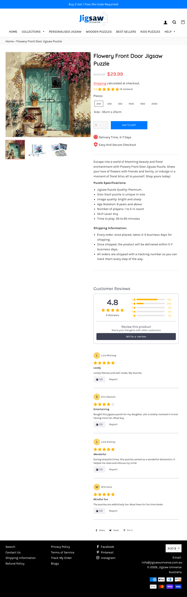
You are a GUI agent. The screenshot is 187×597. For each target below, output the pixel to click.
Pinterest (106, 552)
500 (120, 103)
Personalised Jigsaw (65, 31)
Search (10, 546)
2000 (154, 103)
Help (168, 31)
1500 (142, 103)
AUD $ (172, 548)
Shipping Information (20, 558)
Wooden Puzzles (99, 31)
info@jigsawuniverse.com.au (162, 562)
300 (109, 103)
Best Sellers (126, 31)
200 (99, 103)
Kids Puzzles (150, 31)
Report (113, 379)
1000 (131, 103)
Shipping (100, 83)
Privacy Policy (60, 546)
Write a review (136, 336)
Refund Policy (14, 563)
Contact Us (13, 552)
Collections (31, 31)
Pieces (98, 96)
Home (13, 31)
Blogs (55, 563)
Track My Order (61, 558)
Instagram (107, 558)
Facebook (107, 546)
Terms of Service (62, 552)
